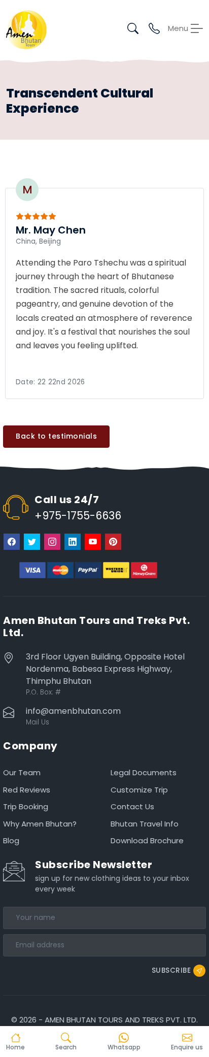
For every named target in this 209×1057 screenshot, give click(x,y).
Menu (178, 28)
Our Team (22, 772)
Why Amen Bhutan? (40, 823)
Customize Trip (139, 789)
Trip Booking (25, 806)
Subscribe (171, 970)
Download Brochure (147, 840)
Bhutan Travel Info (145, 823)
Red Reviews (26, 789)
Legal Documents (144, 772)
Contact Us (132, 806)
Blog (11, 840)
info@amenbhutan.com (73, 711)
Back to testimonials (56, 436)
